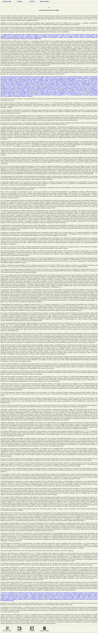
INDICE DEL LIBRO (7, 1)
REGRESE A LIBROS (44, 1)
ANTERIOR (19, 1)
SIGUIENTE (32, 1)
